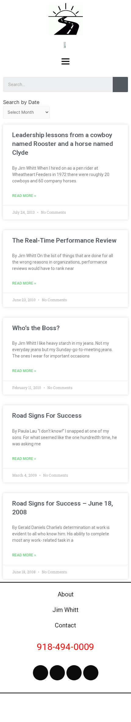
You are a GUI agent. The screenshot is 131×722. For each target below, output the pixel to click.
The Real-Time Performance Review (64, 240)
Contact (65, 625)
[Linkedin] (90, 672)
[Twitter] (57, 672)
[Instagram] (74, 672)
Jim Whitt (65, 609)
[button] (65, 61)
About (66, 594)
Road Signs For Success (47, 415)
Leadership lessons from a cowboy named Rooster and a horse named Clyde (62, 144)
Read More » (24, 196)
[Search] (120, 84)
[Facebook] (40, 672)
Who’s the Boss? (36, 328)
